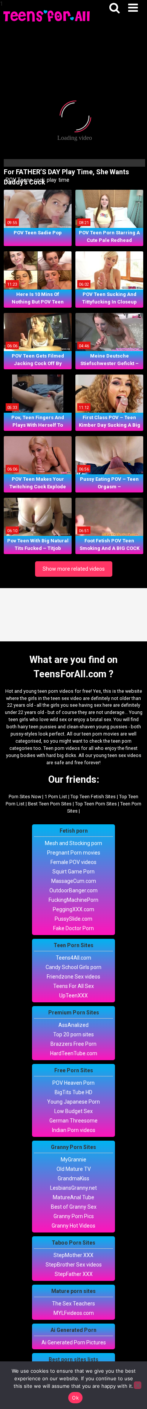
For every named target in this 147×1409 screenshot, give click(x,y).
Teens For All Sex (73, 986)
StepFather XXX (74, 1274)
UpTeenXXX (73, 995)
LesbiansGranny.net (73, 1188)
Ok (75, 1398)
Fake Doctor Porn (73, 928)
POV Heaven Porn (73, 1083)
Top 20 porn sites (73, 1034)
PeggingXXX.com (73, 909)
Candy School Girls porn (73, 967)
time (63, 180)
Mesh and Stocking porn (73, 843)
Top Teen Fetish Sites (93, 796)
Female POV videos (73, 862)
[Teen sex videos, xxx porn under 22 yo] (47, 15)
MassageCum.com (73, 881)
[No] (137, 1385)
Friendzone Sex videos (73, 977)
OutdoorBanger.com (73, 890)
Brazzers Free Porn (73, 1044)
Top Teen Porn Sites (96, 804)
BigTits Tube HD (73, 1092)
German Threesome (73, 1121)
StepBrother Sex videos (74, 1265)
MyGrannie (73, 1160)
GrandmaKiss (73, 1178)
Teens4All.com (73, 958)
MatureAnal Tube (73, 1197)
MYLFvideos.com (74, 1313)
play (51, 180)
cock (39, 180)
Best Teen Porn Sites (50, 804)
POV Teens (18, 180)
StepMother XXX (73, 1255)
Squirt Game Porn (73, 872)
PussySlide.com (73, 919)
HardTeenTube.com (73, 1053)
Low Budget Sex (73, 1111)
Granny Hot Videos (73, 1226)
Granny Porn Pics (74, 1216)
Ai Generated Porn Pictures (73, 1342)
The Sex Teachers (73, 1304)
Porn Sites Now (25, 796)
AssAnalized (73, 1025)
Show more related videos (74, 569)
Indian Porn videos (73, 1130)
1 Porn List (55, 796)
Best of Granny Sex (73, 1207)
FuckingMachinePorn (73, 900)
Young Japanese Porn (73, 1102)
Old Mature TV (74, 1169)
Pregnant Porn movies (73, 853)
